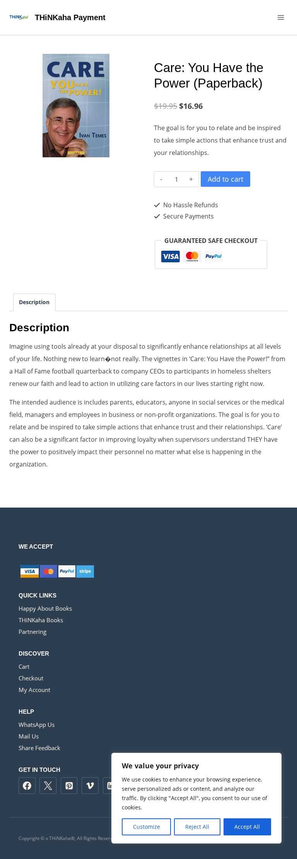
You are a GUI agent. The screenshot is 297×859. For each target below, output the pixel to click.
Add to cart (225, 179)
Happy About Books (45, 608)
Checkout (31, 678)
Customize (146, 826)
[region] (196, 798)
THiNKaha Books (41, 620)
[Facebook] (27, 785)
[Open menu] (280, 17)
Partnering (32, 631)
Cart (24, 666)
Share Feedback (39, 748)
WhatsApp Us (37, 724)
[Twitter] (47, 785)
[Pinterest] (69, 785)
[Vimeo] (90, 785)
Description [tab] (34, 302)
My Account (34, 690)
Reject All (197, 826)
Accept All (247, 826)
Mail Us (29, 736)
